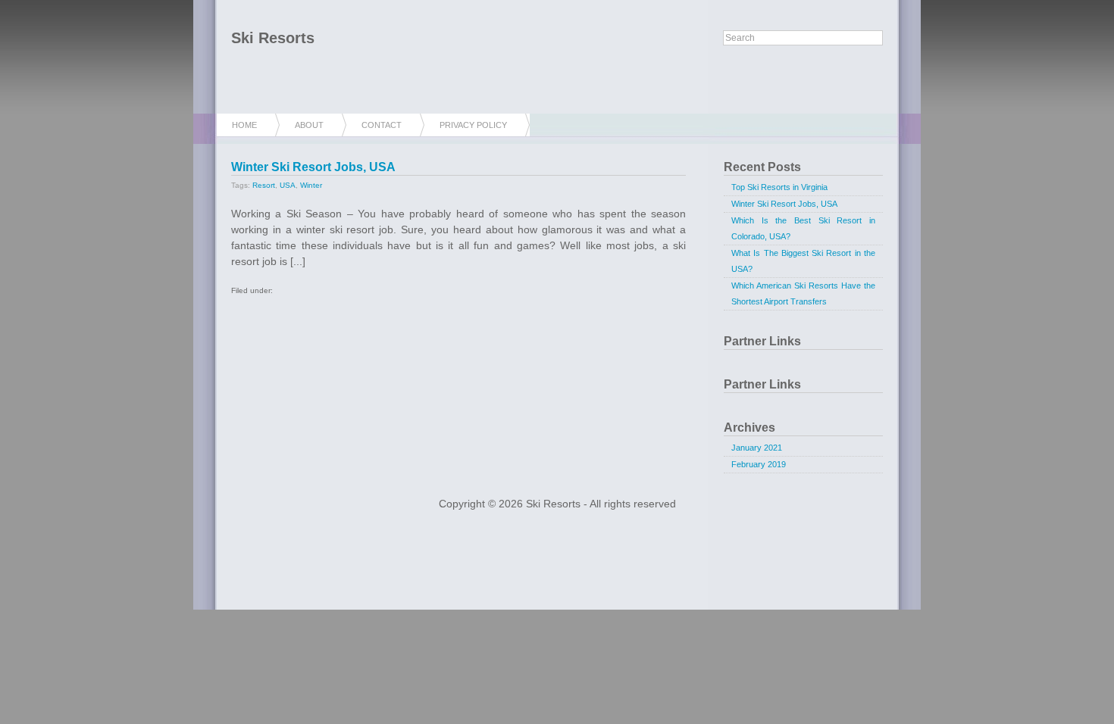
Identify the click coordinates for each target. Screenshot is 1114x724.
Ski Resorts (272, 38)
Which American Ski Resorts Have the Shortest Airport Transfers (803, 293)
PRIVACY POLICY (473, 125)
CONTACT (381, 125)
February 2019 (758, 464)
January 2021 (756, 447)
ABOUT (309, 125)
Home (244, 125)
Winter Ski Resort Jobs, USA (313, 167)
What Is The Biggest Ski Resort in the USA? (803, 260)
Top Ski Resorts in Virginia (779, 187)
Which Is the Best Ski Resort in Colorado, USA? (803, 228)
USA (288, 185)
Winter (311, 185)
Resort (263, 185)
